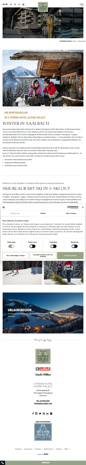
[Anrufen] (19, 4)
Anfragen (45, 463)
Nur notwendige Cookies (16, 255)
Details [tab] (43, 213)
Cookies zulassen (70, 255)
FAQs (66, 449)
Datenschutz (48, 449)
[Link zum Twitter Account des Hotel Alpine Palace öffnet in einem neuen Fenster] (40, 413)
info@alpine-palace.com (43, 403)
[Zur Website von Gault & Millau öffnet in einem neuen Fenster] (43, 374)
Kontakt (18, 449)
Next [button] (78, 78)
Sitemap (38, 449)
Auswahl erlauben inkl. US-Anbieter (43, 255)
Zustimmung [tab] (15, 213)
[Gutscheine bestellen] (23, 4)
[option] (43, 78)
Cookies (58, 449)
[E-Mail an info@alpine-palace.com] (15, 4)
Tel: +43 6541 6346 (43, 401)
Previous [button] (7, 78)
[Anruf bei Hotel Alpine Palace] (2, 463)
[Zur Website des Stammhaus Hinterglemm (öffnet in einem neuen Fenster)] (43, 432)
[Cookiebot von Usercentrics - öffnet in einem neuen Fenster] (69, 207)
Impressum (28, 449)
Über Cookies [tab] (71, 213)
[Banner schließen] (83, 207)
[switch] (32, 246)
